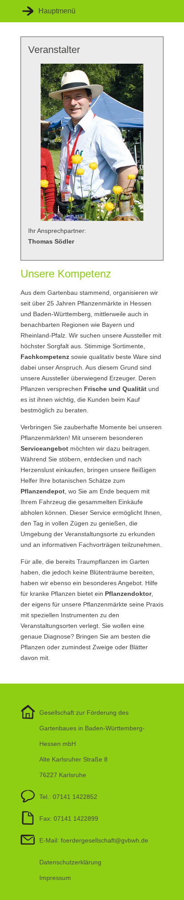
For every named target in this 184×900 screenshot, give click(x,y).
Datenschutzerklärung (70, 862)
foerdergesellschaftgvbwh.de (104, 840)
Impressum (55, 877)
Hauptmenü (56, 11)
